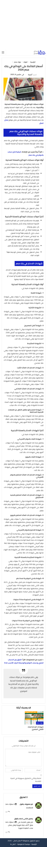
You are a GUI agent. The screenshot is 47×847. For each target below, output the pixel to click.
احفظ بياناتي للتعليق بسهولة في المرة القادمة (25, 780)
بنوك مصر (40, 723)
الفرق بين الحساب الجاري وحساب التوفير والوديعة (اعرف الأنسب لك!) (24, 661)
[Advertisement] (23, 24)
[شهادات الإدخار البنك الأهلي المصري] (34, 718)
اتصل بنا (13, 844)
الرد (6, 811)
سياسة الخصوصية (23, 844)
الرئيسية (34, 844)
